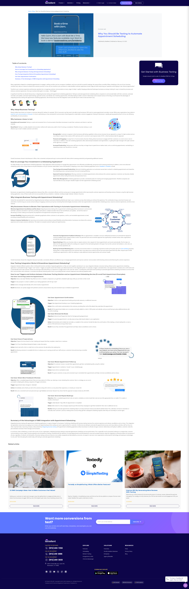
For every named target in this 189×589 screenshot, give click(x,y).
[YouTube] (54, 571)
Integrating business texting (49, 427)
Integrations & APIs (88, 556)
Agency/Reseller (108, 556)
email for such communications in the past (21, 114)
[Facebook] (46, 571)
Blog (33, 11)
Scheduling (86, 551)
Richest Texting (87, 554)
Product (61, 3)
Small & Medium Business (111, 551)
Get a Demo (138, 3)
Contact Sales (112, 3)
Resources (86, 3)
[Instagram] (50, 571)
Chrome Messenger (88, 559)
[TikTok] (61, 571)
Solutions (70, 3)
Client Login (101, 3)
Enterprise (106, 554)
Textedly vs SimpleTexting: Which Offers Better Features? (89, 484)
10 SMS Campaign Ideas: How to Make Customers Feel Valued (32, 490)
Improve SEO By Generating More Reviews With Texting (141, 491)
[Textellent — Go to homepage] (50, 3)
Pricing (78, 3)
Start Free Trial (126, 3)
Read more (36, 506)
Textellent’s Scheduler (105, 166)
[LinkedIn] (65, 571)
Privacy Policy (128, 551)
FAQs (126, 549)
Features (85, 549)
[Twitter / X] (58, 571)
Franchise (106, 549)
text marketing (125, 248)
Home (29, 11)
